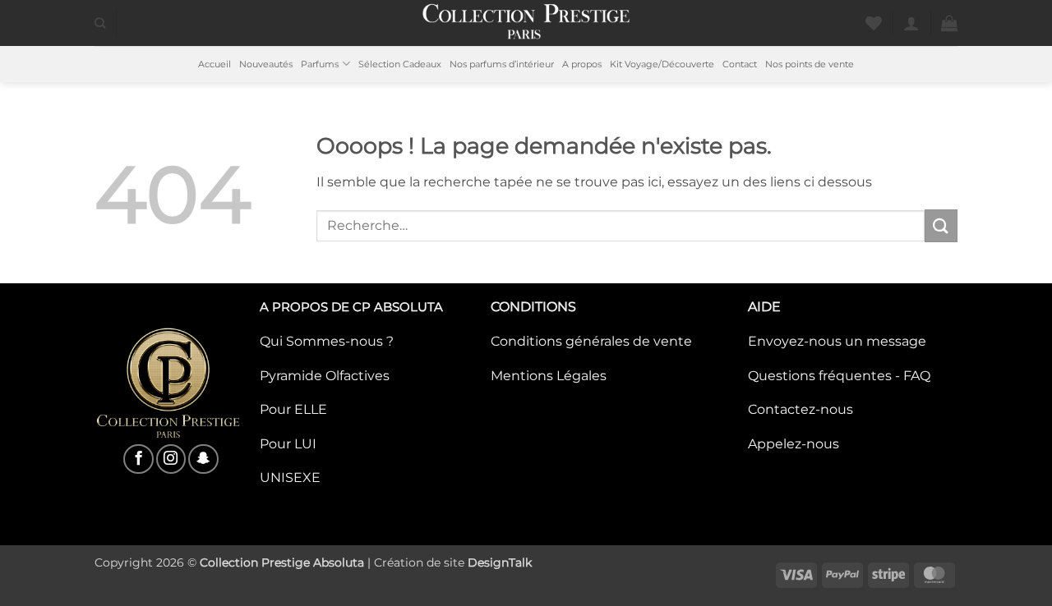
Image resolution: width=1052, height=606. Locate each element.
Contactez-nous (800, 409)
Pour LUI (288, 444)
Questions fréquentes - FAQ (839, 375)
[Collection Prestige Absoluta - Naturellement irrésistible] (526, 23)
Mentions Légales (549, 375)
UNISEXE (290, 477)
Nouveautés (266, 64)
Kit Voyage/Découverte (662, 64)
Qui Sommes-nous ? (327, 341)
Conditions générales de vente (591, 341)
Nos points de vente (809, 64)
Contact (739, 64)
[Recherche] (100, 23)
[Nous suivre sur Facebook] (138, 459)
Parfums (320, 64)
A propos (582, 64)
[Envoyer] (941, 225)
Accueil (214, 64)
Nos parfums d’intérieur (502, 64)
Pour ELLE (293, 409)
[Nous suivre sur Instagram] (171, 459)
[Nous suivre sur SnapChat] (203, 459)
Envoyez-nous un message (837, 341)
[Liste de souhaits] (873, 23)
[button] (911, 23)
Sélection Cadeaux (399, 64)
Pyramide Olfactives (325, 375)
